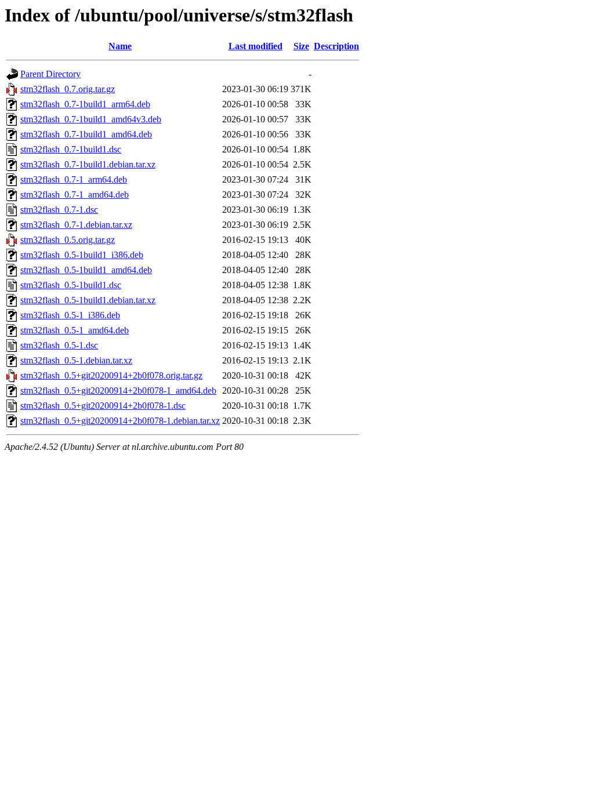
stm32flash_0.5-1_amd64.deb (74, 330)
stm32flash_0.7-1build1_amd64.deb (86, 134)
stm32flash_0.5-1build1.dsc (70, 285)
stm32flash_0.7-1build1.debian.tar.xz (87, 164)
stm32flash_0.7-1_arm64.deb (73, 179)
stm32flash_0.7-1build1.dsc (70, 149)
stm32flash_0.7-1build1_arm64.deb (85, 104)
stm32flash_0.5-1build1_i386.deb (81, 255)
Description (336, 46)
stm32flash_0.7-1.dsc (59, 210)
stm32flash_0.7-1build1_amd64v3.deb (90, 119)
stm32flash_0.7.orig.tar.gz (67, 89)
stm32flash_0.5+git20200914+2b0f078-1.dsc (103, 405)
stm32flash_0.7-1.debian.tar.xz (76, 225)
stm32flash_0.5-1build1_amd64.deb (86, 270)
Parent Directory (50, 74)
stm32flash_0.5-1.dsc (59, 345)
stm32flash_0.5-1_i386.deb (70, 315)
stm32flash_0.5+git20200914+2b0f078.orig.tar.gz (111, 375)
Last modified (255, 46)
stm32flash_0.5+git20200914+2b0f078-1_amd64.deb (118, 390)
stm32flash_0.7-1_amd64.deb (74, 194)
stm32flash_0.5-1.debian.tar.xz (76, 360)
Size (301, 46)
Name (120, 46)
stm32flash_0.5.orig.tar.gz (67, 240)
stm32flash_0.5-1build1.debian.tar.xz (87, 300)
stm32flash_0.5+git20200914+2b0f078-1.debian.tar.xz (120, 421)
